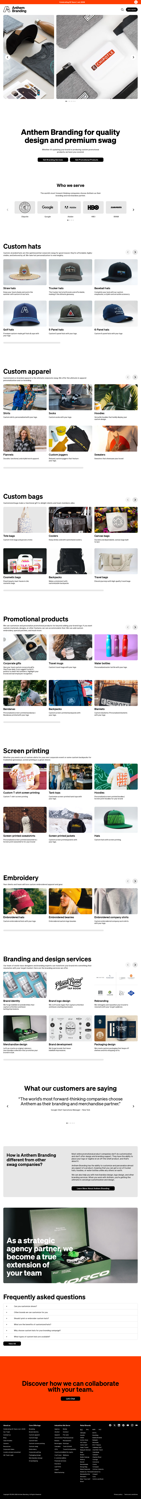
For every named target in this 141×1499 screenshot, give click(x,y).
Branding (32, 1429)
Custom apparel (34, 1435)
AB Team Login (8, 1455)
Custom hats (33, 1440)
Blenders (83, 1476)
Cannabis (58, 1446)
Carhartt (95, 1455)
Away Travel (84, 1447)
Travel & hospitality (69, 1449)
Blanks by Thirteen (86, 1472)
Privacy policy (118, 1494)
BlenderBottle (85, 1474)
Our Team (6, 1432)
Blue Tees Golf (85, 1479)
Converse (96, 1462)
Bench (82, 1462)
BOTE (94, 1433)
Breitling (95, 1435)
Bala (81, 1452)
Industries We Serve (62, 1425)
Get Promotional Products (86, 159)
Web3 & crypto (68, 1452)
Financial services (60, 1461)
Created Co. (97, 1472)
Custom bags (33, 1438)
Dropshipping (33, 1461)
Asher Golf (83, 1445)
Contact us (7, 1435)
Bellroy (82, 1459)
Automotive (59, 1438)
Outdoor (66, 1432)
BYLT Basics (97, 1445)
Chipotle (24, 217)
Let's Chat (70, 1398)
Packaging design (35, 1455)
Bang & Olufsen (85, 1450)
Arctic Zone (84, 1440)
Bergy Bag (83, 1467)
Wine (64, 1458)
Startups (66, 1443)
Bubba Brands (97, 1437)
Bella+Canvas (84, 1457)
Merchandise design (35, 1458)
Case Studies (7, 1440)
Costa (95, 1464)
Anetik (82, 1435)
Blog (4, 1438)
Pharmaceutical (68, 1438)
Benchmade (84, 1464)
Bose (82, 1481)
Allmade (83, 1433)
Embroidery (33, 1449)
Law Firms (58, 1467)
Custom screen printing (37, 1443)
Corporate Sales (8, 1449)
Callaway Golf (97, 1447)
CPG (56, 1449)
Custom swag (33, 1446)
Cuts (94, 1476)
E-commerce (59, 1458)
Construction (59, 1452)
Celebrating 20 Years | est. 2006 (72, 2)
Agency (57, 1429)
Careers (6, 1443)
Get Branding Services (53, 159)
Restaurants (67, 1440)
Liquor (57, 1469)
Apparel (57, 1435)
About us (6, 1425)
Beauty (57, 1440)
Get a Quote (132, 10)
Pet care (66, 1435)
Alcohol (57, 1432)
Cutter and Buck (98, 1479)
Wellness (66, 1455)
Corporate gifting (35, 1452)
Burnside (95, 1442)
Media (65, 1429)
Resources (7, 1446)
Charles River (97, 1457)
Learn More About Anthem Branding (93, 1188)
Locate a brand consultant (12, 1452)
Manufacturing (59, 1472)
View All (12, 1343)
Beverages (58, 1443)
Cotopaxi (96, 1467)
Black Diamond (85, 1469)
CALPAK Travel (98, 1450)
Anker (82, 1437)
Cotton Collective (99, 1469)
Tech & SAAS (67, 1446)
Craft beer (58, 1455)
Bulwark (95, 1440)
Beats (82, 1455)
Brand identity (34, 1432)
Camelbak (96, 1452)
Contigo (95, 1459)
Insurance (58, 1464)
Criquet (95, 1474)
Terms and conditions (131, 1494)
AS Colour (83, 1442)
